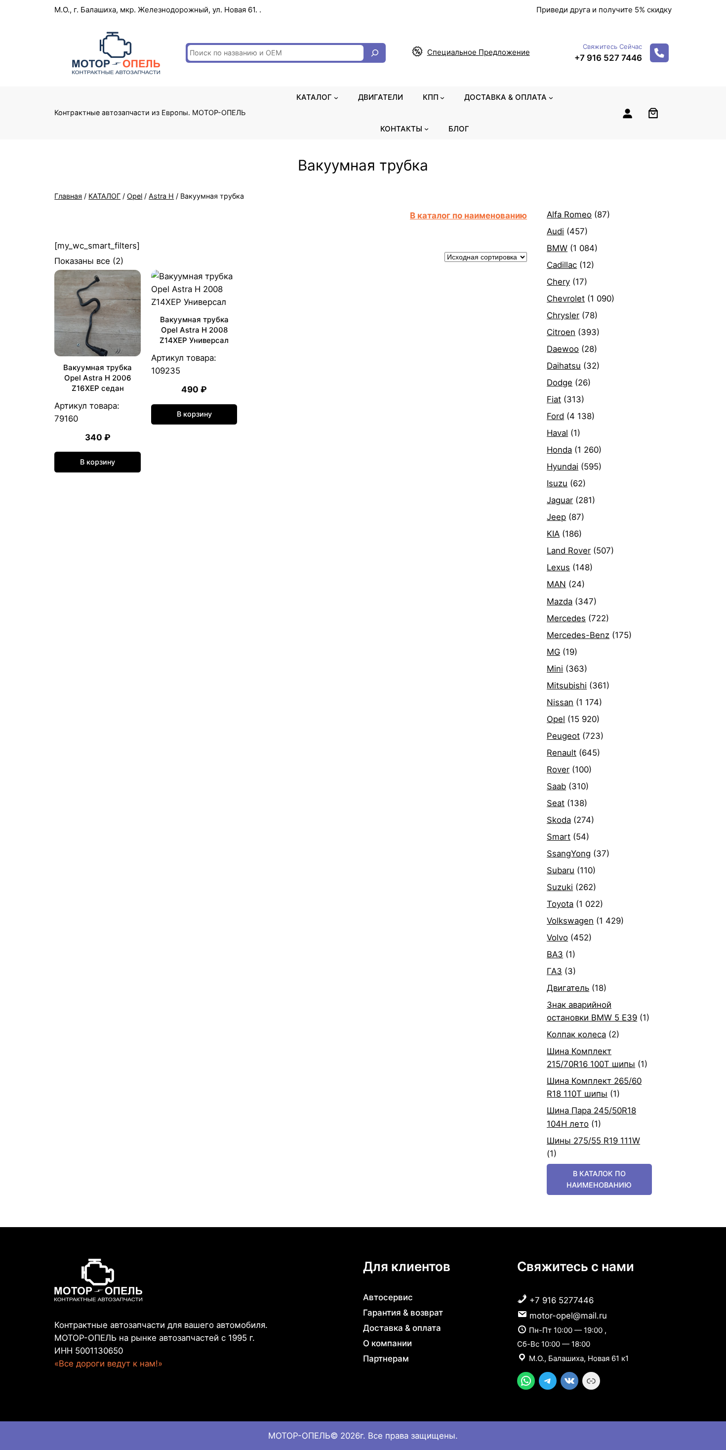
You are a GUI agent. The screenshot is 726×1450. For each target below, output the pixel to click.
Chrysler (563, 315)
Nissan (560, 702)
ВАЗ (555, 954)
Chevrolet (566, 298)
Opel (134, 196)
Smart (558, 837)
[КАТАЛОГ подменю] (336, 97)
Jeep (556, 517)
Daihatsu (564, 366)
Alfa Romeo (569, 214)
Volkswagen (570, 921)
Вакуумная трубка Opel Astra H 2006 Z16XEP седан (97, 378)
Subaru (560, 870)
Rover (558, 769)
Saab (556, 786)
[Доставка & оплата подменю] (551, 97)
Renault (561, 753)
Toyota (560, 904)
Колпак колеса (576, 1034)
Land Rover (569, 550)
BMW (557, 248)
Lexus (558, 567)
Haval (557, 433)
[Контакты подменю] (426, 129)
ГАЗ (554, 971)
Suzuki (560, 887)
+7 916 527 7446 (608, 58)
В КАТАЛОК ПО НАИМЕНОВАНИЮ (599, 1179)
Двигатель (568, 988)
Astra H (161, 196)
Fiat (554, 399)
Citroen (561, 332)
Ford (555, 416)
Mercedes (566, 618)
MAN (556, 584)
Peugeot (563, 736)
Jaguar (560, 500)
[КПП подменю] (442, 97)
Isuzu (557, 483)
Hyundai (562, 466)
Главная (68, 196)
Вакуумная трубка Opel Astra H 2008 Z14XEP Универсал (194, 330)
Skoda (559, 820)
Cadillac (562, 265)
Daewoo (563, 349)
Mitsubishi (567, 685)
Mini (555, 669)
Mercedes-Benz (578, 635)
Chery (558, 282)
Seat (556, 803)
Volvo (557, 937)
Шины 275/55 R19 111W (593, 1141)
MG (553, 652)
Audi (555, 231)
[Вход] (627, 113)
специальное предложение (478, 52)
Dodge (559, 382)
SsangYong (569, 853)
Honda (559, 450)
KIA (553, 534)
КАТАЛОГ (104, 196)
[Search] (375, 53)
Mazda (559, 601)
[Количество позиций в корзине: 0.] (653, 113)
